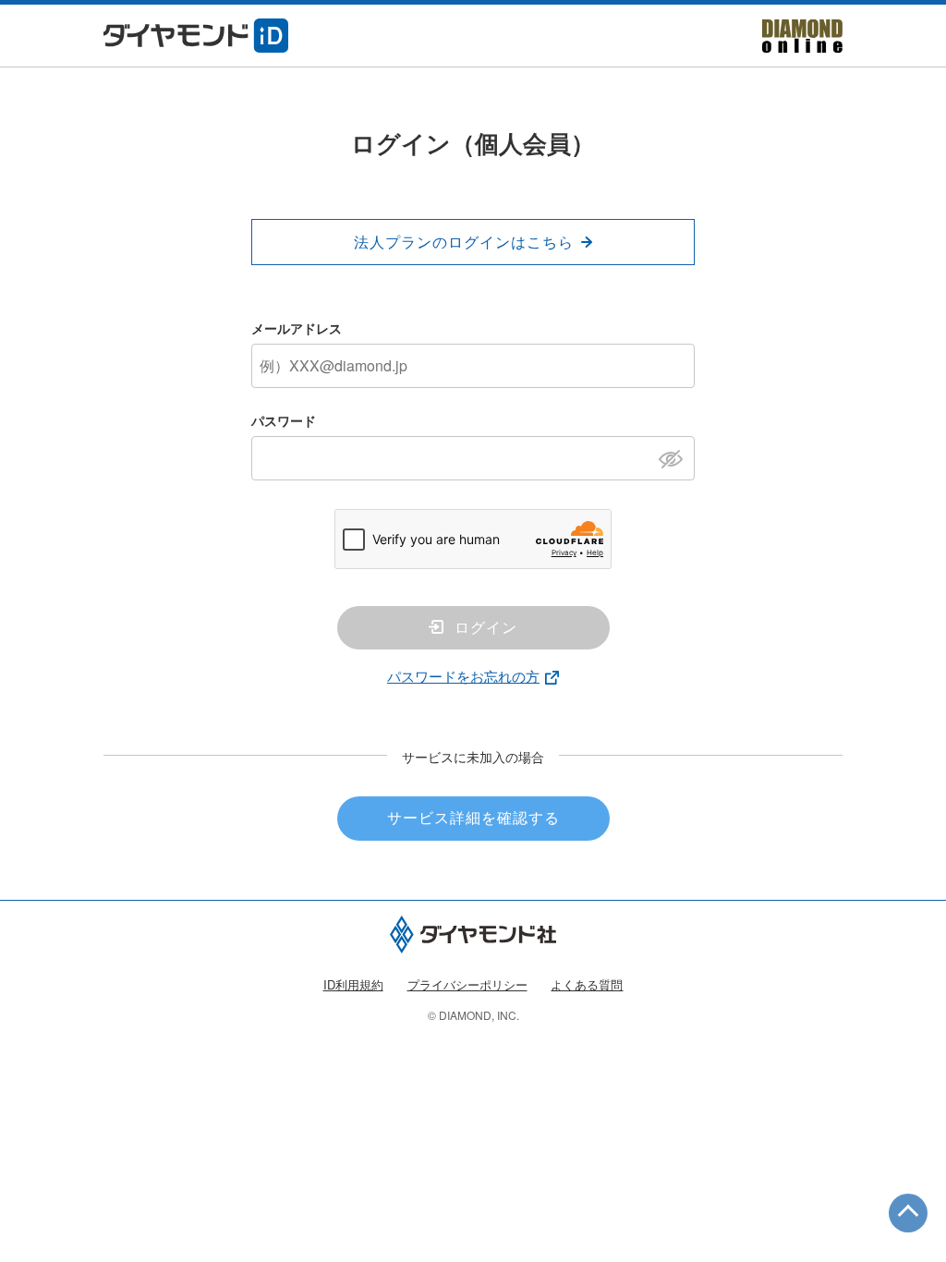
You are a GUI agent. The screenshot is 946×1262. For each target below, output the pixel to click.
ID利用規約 (353, 984)
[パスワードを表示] (676, 457)
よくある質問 (587, 984)
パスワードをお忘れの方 (463, 676)
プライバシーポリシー (467, 984)
